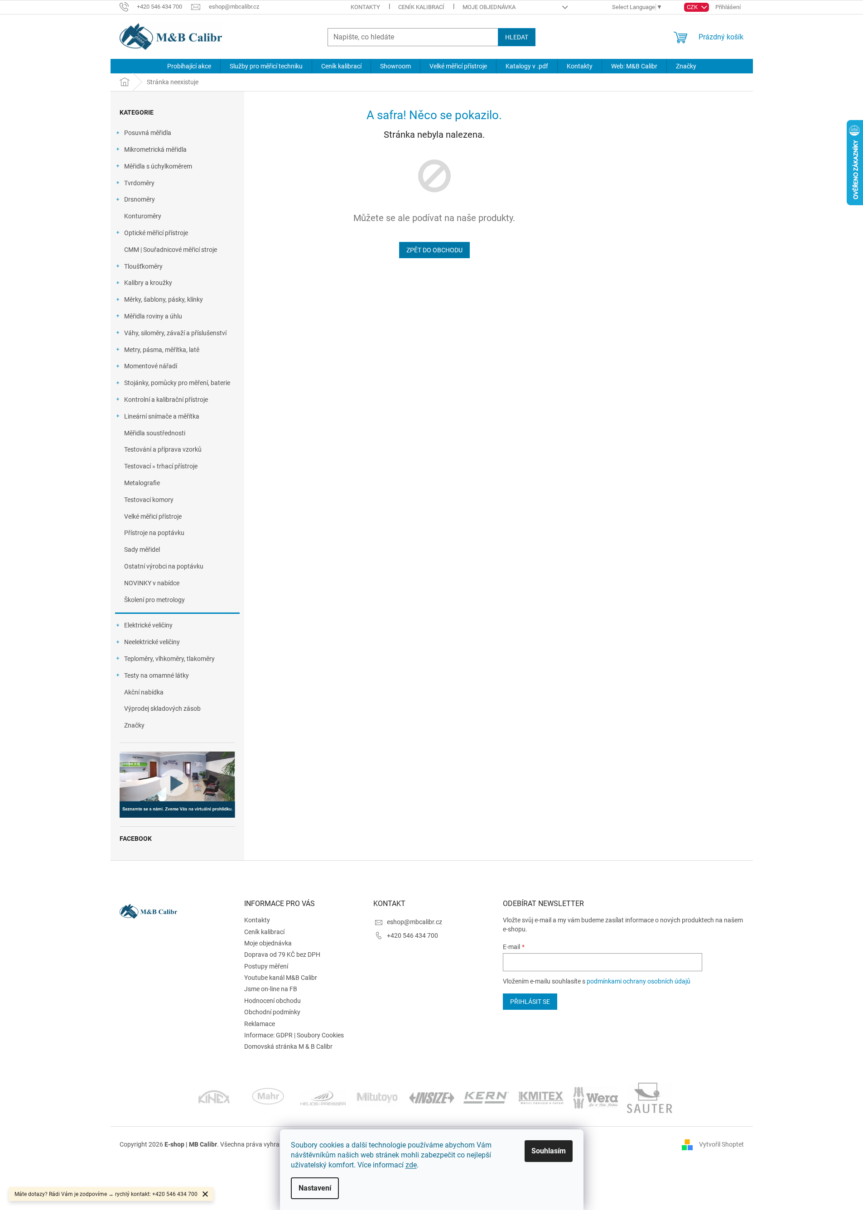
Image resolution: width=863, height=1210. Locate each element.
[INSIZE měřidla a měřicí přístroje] (431, 1097)
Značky (134, 725)
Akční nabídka (144, 692)
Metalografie (142, 483)
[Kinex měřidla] (214, 1097)
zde (411, 1165)
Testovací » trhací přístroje (161, 466)
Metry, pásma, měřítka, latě (161, 349)
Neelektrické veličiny (152, 642)
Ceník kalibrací (421, 7)
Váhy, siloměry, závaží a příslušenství (175, 333)
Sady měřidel (142, 549)
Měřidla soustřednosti (154, 433)
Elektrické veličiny (148, 625)
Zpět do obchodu (434, 250)
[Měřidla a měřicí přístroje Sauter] (649, 1097)
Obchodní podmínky (272, 1012)
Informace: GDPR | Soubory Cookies (294, 1035)
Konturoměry (142, 216)
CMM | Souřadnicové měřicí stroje (170, 249)
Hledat (516, 37)
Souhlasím (548, 1151)
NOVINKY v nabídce (151, 583)
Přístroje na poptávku (154, 532)
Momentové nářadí (150, 366)
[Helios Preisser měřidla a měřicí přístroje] (323, 1097)
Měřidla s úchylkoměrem (158, 166)
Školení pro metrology (154, 599)
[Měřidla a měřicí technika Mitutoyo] (377, 1097)
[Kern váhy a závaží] (486, 1097)
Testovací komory (149, 499)
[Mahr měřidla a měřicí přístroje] (268, 1097)
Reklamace (259, 1023)
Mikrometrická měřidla (155, 149)
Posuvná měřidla (147, 132)
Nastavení (315, 1188)
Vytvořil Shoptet (721, 1144)
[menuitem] (189, 66)
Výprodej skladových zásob (162, 708)
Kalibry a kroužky (148, 282)
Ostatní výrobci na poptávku (163, 566)
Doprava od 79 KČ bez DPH (282, 954)
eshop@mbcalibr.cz (414, 922)
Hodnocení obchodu (272, 1000)
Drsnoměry (139, 199)
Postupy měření (266, 966)
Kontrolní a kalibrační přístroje (166, 399)
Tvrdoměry (139, 183)
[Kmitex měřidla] (541, 1097)
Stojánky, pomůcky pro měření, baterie (177, 382)
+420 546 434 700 (412, 935)
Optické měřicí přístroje (156, 232)
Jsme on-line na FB (270, 989)
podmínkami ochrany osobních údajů (638, 981)
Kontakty (365, 7)
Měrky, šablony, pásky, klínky (163, 299)
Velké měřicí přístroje (153, 516)
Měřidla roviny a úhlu (153, 316)
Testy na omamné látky (156, 675)
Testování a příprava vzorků (163, 449)
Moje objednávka (489, 7)
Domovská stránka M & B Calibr (288, 1046)
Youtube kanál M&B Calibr (280, 977)
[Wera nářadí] (595, 1097)
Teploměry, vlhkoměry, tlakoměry (169, 658)
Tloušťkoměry (143, 266)
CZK (693, 7)
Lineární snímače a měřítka (161, 416)
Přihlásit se (530, 1001)
